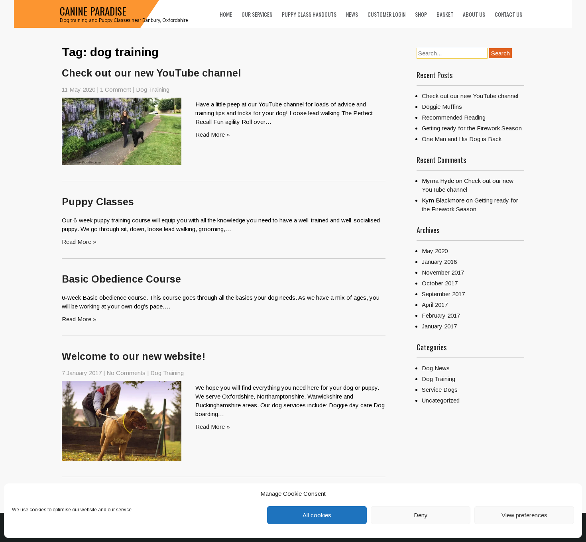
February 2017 (441, 315)
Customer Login (386, 14)
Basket (445, 14)
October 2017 (440, 283)
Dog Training (152, 89)
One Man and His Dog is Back (461, 139)
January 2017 (439, 326)
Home (226, 14)
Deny (421, 515)
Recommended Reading (454, 117)
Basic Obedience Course (121, 279)
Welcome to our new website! (133, 356)
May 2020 (435, 250)
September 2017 (443, 294)
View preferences (524, 515)
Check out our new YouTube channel (151, 73)
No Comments (126, 372)
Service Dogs (440, 389)
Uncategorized (441, 400)
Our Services (257, 14)
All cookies (317, 515)
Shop (421, 14)
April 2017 (435, 304)
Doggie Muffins (442, 106)
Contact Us (508, 14)
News (352, 14)
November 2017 (443, 272)
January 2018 (439, 261)
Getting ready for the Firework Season (472, 128)
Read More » (212, 134)
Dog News (436, 368)
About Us (474, 14)
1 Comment (115, 89)
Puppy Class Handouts (309, 14)
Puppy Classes (98, 201)
